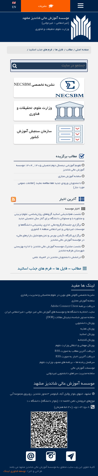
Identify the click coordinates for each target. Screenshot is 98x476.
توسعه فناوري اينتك (14, 471)
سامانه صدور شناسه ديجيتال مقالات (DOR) (70, 317)
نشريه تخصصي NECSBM (34, 85)
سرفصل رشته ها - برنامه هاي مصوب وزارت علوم (67, 362)
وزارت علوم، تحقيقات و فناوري (34, 111)
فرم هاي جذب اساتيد (40, 49)
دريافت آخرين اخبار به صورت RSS (75, 356)
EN (14, 7)
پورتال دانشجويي (85, 323)
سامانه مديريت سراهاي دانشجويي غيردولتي (70, 373)
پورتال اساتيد (87, 334)
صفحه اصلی (82, 49)
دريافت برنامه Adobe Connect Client (73, 306)
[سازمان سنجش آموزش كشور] (69, 134)
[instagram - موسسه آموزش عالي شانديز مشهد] (51, 456)
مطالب (69, 49)
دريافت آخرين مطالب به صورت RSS (75, 351)
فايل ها (59, 49)
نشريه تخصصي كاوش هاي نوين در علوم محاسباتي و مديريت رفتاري (58, 295)
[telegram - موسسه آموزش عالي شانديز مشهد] (71, 456)
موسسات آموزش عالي (83, 368)
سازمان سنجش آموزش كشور (34, 134)
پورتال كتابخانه (86, 340)
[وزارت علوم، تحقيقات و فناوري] (69, 111)
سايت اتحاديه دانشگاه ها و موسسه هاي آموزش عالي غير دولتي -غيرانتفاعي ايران (50, 312)
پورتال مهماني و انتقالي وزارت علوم (75, 345)
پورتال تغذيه (87, 328)
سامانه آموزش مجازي (69, 176)
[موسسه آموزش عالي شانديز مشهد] (80, 27)
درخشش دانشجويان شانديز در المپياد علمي (57, 257)
